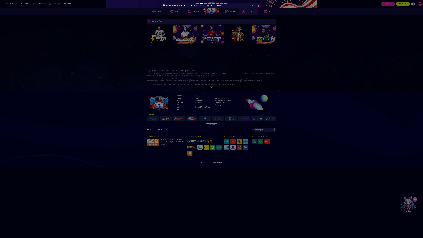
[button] (170, 5)
